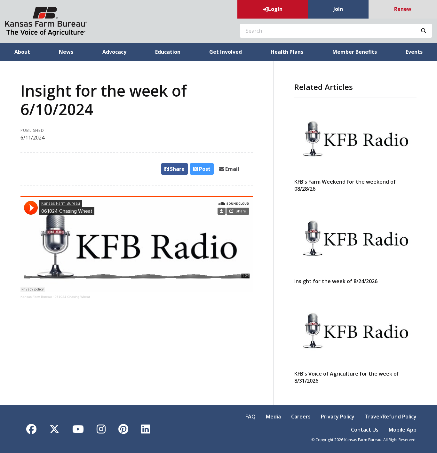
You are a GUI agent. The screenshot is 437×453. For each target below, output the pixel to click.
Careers (301, 416)
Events (414, 51)
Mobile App (403, 429)
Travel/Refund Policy (391, 416)
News (66, 51)
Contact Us (364, 429)
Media (273, 416)
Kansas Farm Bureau (36, 296)
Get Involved (225, 51)
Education (167, 51)
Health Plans (287, 51)
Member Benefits (354, 51)
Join (338, 8)
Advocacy (114, 51)
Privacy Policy (337, 416)
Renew (402, 8)
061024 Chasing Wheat (72, 296)
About (22, 51)
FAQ (250, 416)
